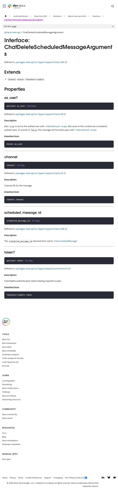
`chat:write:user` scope (56, 126)
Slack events (7, 418)
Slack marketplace (10, 440)
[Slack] (6, 325)
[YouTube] (114, 478)
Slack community (9, 414)
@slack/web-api (12, 32)
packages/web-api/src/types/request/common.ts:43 (42, 268)
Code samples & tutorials (13, 358)
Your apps (6, 459)
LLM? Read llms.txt (10, 362)
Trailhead (6, 392)
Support (47, 478)
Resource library (9, 396)
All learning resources (11, 399)
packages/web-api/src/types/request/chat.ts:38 (39, 114)
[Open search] (112, 6)
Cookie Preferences (33, 478)
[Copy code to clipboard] (110, 106)
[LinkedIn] (103, 478)
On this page (10, 26)
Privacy (13, 478)
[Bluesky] (109, 478)
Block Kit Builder (9, 351)
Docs (4, 433)
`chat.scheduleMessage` (65, 241)
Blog (4, 437)
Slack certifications (10, 388)
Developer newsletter (11, 444)
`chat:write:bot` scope (85, 130)
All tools (5, 366)
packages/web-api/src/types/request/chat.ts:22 (39, 173)
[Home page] (5, 16)
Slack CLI (6, 339)
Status (5, 478)
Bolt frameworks (9, 343)
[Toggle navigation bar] (4, 6)
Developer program (10, 354)
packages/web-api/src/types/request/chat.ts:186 (40, 228)
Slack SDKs (7, 347)
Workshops (7, 384)
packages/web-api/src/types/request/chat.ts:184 (40, 62)
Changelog (58, 478)
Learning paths (8, 381)
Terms (20, 478)
